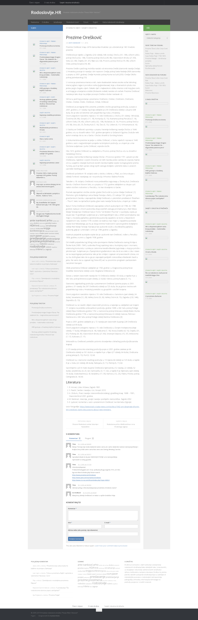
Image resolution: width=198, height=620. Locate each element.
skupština (54, 247)
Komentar (72, 509)
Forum (85, 22)
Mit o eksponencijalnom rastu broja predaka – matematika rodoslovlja (50, 75)
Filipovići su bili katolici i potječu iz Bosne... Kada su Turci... (48, 194)
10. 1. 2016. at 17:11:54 (84, 464)
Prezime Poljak (53, 295)
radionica (32, 244)
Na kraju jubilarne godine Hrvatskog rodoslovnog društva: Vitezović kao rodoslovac (48, 102)
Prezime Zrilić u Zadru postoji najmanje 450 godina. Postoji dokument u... (46, 175)
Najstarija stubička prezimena (50, 115)
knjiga (47, 228)
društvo (36, 223)
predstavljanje (53, 238)
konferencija (36, 230)
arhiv (49, 220)
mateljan (32, 233)
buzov (147, 63)
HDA (32, 225)
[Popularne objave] (41, 36)
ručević (48, 247)
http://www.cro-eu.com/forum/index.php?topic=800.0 (91, 480)
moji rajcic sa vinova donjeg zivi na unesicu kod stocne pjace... (48, 185)
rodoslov (43, 244)
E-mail (107, 523)
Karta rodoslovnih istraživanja (113, 22)
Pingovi (89, 438)
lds (43, 231)
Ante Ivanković (74, 43)
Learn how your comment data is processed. (111, 546)
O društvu (45, 22)
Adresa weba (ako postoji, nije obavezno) (83, 530)
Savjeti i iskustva (89, 28)
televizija (32, 249)
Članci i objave (34, 2)
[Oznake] (57, 36)
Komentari (74, 438)
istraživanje (51, 225)
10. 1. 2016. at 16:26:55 (84, 444)
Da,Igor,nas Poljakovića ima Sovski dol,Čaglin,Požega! (48, 215)
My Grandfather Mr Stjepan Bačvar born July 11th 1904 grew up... (48, 204)
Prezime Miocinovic (152, 93)
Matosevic (148, 90)
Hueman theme (55, 616)
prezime (35, 241)
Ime (70, 523)
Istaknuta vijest (73, 28)
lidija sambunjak (49, 231)
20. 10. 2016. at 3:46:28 (89, 493)
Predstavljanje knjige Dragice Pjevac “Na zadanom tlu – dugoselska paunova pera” (50, 59)
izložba (38, 228)
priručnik (57, 241)
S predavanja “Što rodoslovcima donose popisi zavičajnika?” (43, 288)
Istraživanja (58, 22)
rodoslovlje (37, 246)
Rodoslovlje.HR (46, 12)
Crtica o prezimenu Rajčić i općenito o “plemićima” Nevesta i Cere (44, 271)
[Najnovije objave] (34, 36)
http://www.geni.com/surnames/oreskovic (86, 478)
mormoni (51, 233)
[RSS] (58, 28)
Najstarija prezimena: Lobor (49, 163)
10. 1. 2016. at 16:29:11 (84, 454)
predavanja (52, 236)
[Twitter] (55, 28)
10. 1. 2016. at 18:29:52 (84, 485)
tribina (39, 249)
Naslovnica (35, 22)
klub (42, 228)
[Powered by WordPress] (37, 615)
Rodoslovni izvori (72, 22)
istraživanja (42, 226)
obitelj (57, 233)
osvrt (32, 235)
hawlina (54, 223)
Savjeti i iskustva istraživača (69, 2)
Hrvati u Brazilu (150, 252)
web (44, 249)
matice (37, 233)
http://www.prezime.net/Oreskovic (84, 475)
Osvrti (53, 97)
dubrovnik (42, 223)
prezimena (47, 241)
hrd (37, 225)
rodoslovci (51, 244)
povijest (45, 236)
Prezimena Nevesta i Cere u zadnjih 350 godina (50, 152)
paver (39, 235)
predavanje (38, 238)
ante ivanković (38, 220)
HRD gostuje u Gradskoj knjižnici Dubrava (48, 89)
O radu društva (49, 2)
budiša (54, 221)
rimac (37, 244)
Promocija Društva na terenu (50, 46)
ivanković (32, 228)
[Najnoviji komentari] (49, 36)
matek (56, 231)
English (95, 22)
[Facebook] (52, 28)
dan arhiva (105, 565)
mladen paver (43, 233)
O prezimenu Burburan (153, 296)
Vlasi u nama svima (46, 139)
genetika (48, 223)
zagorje (48, 249)
